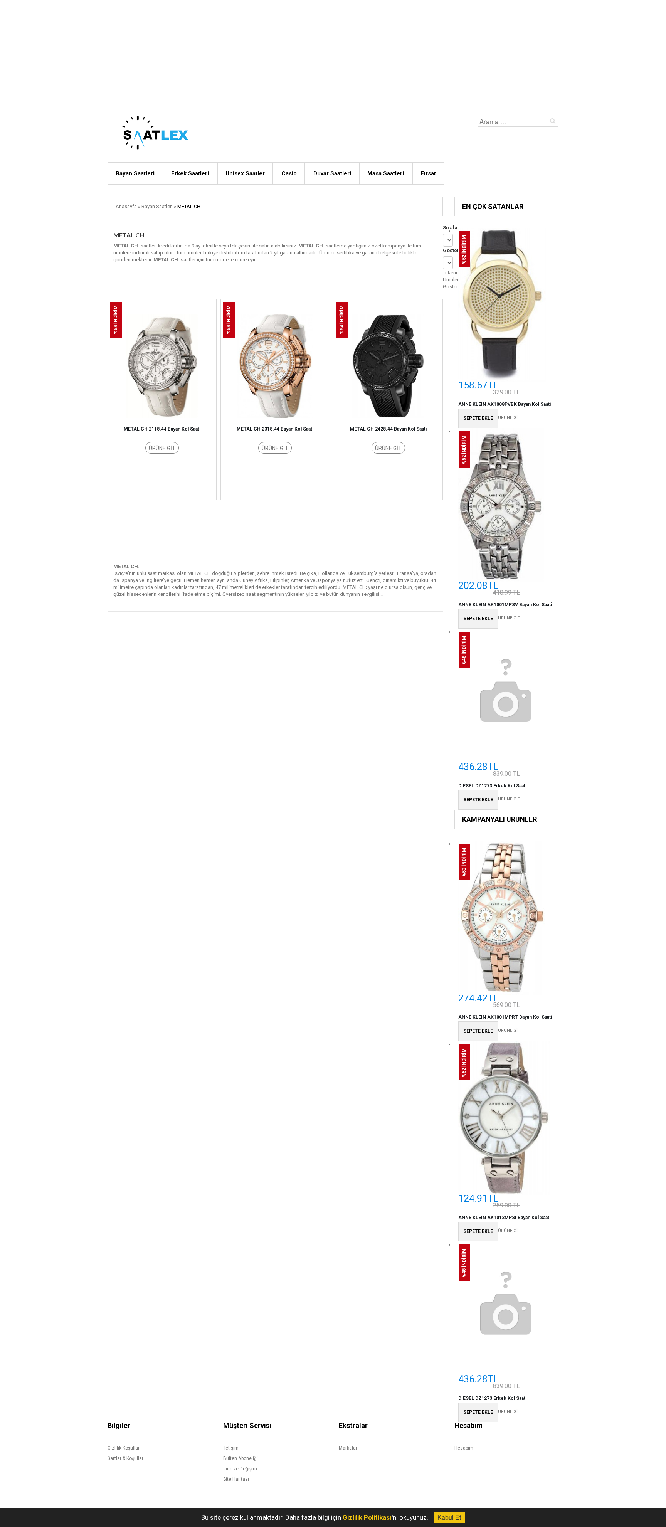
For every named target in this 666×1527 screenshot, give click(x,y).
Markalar (348, 1448)
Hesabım (463, 1448)
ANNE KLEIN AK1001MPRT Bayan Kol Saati (505, 1017)
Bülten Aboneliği (240, 1458)
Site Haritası (236, 1479)
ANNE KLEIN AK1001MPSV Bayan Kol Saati (505, 604)
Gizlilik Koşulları (124, 1448)
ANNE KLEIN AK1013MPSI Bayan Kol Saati (504, 1217)
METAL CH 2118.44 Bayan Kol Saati (162, 429)
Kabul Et (449, 1517)
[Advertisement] (333, 54)
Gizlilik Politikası (367, 1517)
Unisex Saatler (245, 173)
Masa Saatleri (385, 173)
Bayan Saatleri (135, 173)
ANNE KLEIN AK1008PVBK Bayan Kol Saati (504, 404)
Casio (289, 173)
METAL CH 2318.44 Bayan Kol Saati (275, 429)
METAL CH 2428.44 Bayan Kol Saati (388, 429)
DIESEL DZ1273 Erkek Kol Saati (492, 786)
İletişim (231, 1448)
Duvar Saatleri (332, 173)
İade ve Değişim (240, 1469)
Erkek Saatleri (190, 173)
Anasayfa (126, 206)
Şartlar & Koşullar (125, 1458)
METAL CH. (189, 206)
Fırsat (428, 173)
